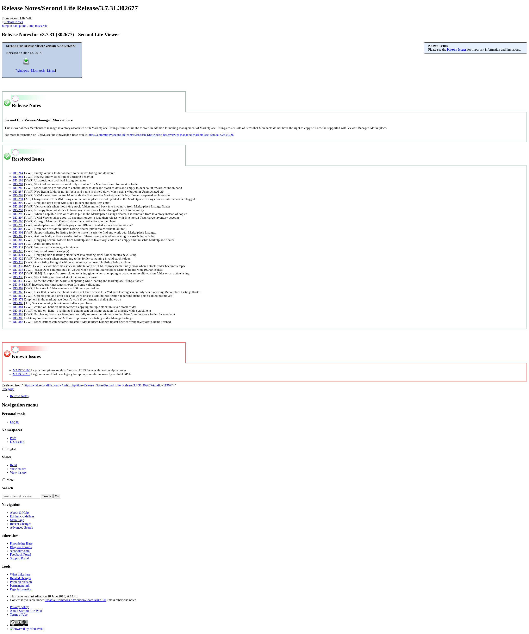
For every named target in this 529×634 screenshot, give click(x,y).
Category (8, 389)
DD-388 (18, 321)
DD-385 (18, 318)
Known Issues (456, 49)
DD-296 (18, 214)
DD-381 (18, 307)
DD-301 (18, 232)
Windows (22, 70)
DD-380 (18, 303)
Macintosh (38, 70)
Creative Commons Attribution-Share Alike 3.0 (75, 600)
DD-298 (18, 221)
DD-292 (18, 202)
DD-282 (18, 180)
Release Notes (13, 22)
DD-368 (18, 292)
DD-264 (18, 173)
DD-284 (18, 184)
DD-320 (18, 251)
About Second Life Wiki (26, 611)
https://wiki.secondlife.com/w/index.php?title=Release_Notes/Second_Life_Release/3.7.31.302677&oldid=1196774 (99, 385)
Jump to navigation (14, 25)
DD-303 (18, 236)
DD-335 (18, 269)
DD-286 (18, 187)
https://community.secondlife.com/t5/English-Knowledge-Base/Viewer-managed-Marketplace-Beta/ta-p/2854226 (161, 134)
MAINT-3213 (21, 374)
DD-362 (18, 288)
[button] (3, 449)
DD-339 (18, 280)
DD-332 (18, 266)
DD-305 (18, 240)
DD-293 (18, 206)
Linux (51, 70)
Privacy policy (19, 607)
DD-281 (18, 176)
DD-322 (18, 258)
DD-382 (18, 310)
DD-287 (18, 191)
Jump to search (37, 25)
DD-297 (18, 217)
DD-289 (18, 195)
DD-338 (18, 277)
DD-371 (18, 299)
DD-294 (18, 210)
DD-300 (18, 228)
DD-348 (18, 284)
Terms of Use (18, 614)
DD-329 (18, 262)
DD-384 (18, 314)
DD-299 (18, 225)
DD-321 (18, 254)
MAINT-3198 (21, 370)
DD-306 (18, 243)
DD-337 (18, 273)
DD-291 (18, 199)
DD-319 (18, 247)
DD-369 (18, 295)
